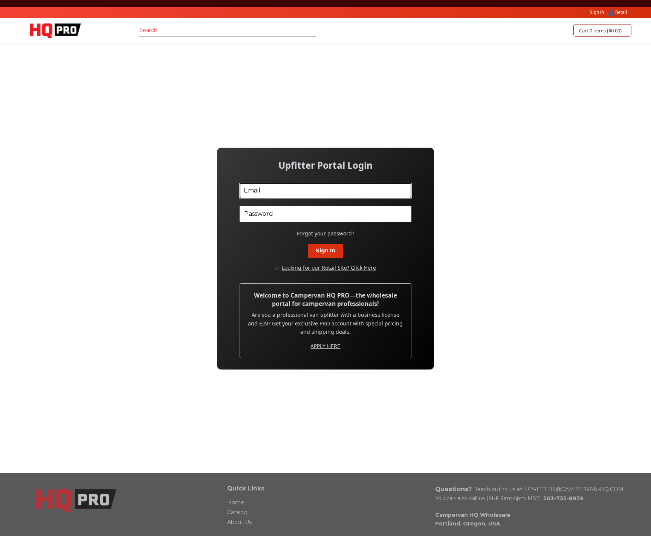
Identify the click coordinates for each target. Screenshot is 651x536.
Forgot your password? (325, 233)
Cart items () (600, 30)
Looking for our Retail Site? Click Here (329, 267)
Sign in (597, 12)
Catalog (237, 512)
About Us (239, 522)
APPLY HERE (325, 346)
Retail (621, 12)
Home (235, 502)
